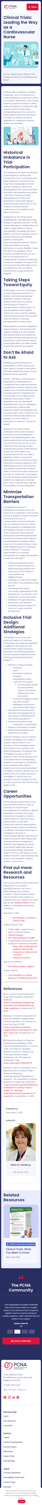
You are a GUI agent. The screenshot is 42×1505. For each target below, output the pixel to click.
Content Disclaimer (12, 1472)
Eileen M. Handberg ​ (21, 1164)
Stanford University (21, 957)
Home (6, 74)
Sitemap (7, 1487)
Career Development (13, 1442)
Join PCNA (8, 1425)
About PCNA (9, 1456)
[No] (39, 1496)
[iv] (5, 1067)
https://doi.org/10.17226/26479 (18, 1063)
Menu (34, 6)
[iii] (28, 310)
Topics (6, 1437)
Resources (8, 1451)
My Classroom (10, 1421)
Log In (6, 1416)
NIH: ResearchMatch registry (21, 966)
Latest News (16, 74)
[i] (23, 184)
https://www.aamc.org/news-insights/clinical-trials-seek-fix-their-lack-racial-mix (21, 1030)
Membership (9, 1461)
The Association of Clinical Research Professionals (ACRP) (22, 976)
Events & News (10, 1446)
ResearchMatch (22, 902)
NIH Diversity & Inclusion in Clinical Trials (25, 919)
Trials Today (13, 929)
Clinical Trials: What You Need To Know (18, 1250)
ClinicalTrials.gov (15, 935)
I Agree (21, 1501)
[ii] (14, 231)
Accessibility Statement (14, 1477)
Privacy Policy (10, 1482)
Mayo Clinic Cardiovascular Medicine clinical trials (25, 948)
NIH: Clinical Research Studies (21, 938)
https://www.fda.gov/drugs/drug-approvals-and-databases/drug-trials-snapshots (19, 1005)
